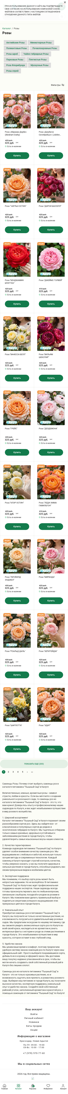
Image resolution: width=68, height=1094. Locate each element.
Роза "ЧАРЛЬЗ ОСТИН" (15, 206)
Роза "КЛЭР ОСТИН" (14, 503)
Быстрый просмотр (17, 111)
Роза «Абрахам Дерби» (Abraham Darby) (16, 133)
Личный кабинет (34, 1018)
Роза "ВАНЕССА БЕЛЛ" (15, 354)
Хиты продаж (34, 1026)
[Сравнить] (28, 96)
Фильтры (56, 85)
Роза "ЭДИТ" (45, 725)
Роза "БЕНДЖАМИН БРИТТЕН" (14, 281)
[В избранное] (28, 101)
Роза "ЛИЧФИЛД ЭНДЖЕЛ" (13, 578)
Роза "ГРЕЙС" (11, 428)
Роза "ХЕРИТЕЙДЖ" (48, 651)
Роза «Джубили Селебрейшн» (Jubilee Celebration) (49, 133)
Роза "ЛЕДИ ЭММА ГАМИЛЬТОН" (48, 504)
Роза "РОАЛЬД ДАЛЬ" (15, 651)
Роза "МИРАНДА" (47, 577)
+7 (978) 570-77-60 (34, 1053)
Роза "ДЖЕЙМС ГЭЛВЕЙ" (50, 280)
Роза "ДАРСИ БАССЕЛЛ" (50, 206)
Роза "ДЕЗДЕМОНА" (48, 428)
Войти (34, 1014)
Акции (34, 1030)
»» (32, 772)
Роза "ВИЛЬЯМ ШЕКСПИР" (46, 355)
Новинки (34, 1022)
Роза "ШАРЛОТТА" (13, 725)
